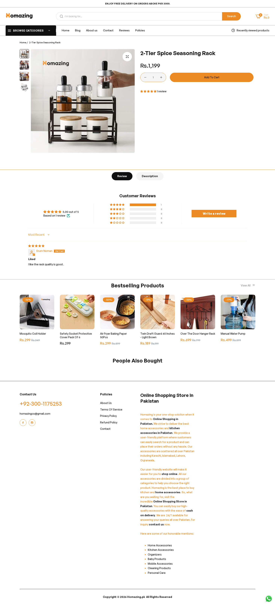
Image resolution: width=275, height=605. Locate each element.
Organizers (155, 554)
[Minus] (145, 77)
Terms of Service (111, 409)
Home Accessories (161, 545)
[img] (36, 245)
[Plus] (161, 77)
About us (106, 403)
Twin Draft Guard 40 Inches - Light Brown (157, 335)
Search (231, 16)
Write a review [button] (214, 213)
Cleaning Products (159, 568)
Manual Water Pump (233, 333)
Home (23, 42)
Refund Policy (108, 422)
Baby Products (157, 559)
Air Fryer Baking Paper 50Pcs (113, 335)
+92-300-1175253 (41, 403)
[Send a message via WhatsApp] (268, 598)
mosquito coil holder (33, 333)
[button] (148, 91)
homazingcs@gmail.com (35, 413)
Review (122, 176)
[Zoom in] (127, 56)
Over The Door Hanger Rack (198, 333)
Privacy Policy (108, 416)
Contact (105, 428)
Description (150, 176)
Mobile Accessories (160, 563)
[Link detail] (24, 422)
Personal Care (157, 572)
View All (246, 285)
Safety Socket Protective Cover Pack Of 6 (76, 335)
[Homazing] (19, 16)
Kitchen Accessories (161, 550)
